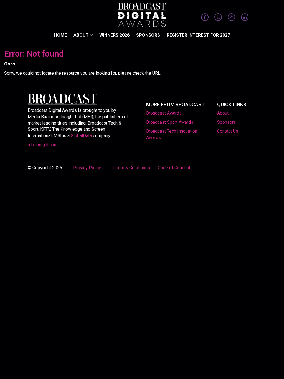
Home (60, 35)
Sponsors (148, 35)
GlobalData (81, 135)
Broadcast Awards (164, 113)
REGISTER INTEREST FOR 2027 (198, 35)
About (81, 35)
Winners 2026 (114, 35)
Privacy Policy (87, 167)
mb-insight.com (43, 144)
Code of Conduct (174, 167)
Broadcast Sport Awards (169, 122)
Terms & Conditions (131, 167)
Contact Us (227, 131)
